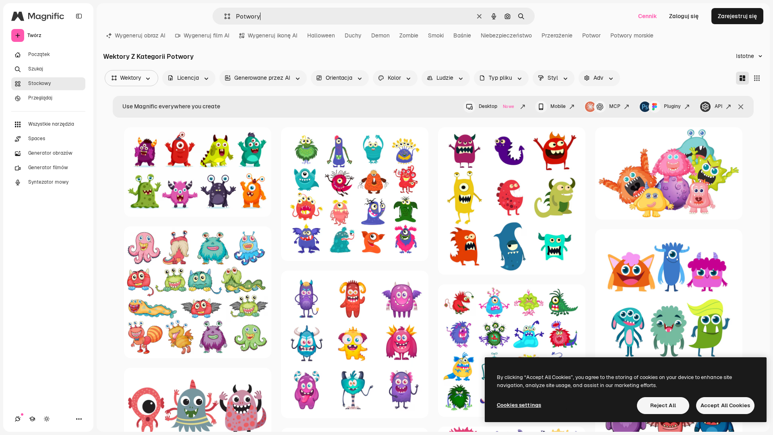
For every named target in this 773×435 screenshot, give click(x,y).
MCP (614, 106)
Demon (380, 35)
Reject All (663, 405)
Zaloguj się (684, 16)
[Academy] (32, 418)
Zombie (408, 35)
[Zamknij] (741, 107)
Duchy (353, 35)
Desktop (496, 106)
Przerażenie (557, 35)
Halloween (321, 35)
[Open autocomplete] (224, 16)
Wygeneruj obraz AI (140, 35)
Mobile (558, 106)
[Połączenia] (17, 418)
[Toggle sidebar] (78, 16)
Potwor (591, 35)
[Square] (756, 78)
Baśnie (462, 35)
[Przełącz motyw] (46, 418)
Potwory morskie (631, 35)
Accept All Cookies (725, 405)
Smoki (436, 35)
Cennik (647, 16)
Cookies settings (519, 405)
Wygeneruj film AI (206, 35)
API (718, 106)
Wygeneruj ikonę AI (273, 35)
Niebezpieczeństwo (506, 35)
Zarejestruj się (737, 16)
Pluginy (672, 106)
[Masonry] (742, 78)
